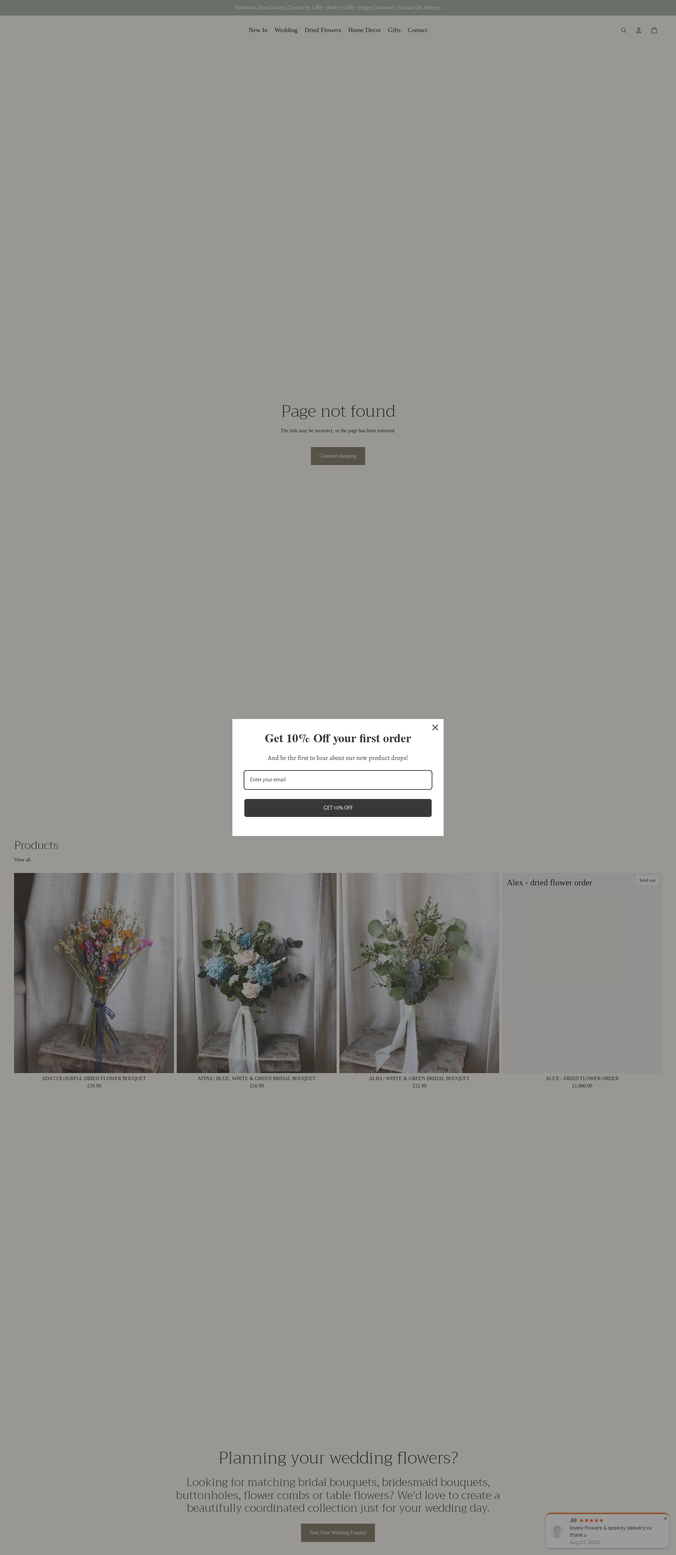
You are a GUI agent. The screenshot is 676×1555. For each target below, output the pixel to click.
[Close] (435, 727)
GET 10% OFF (338, 808)
